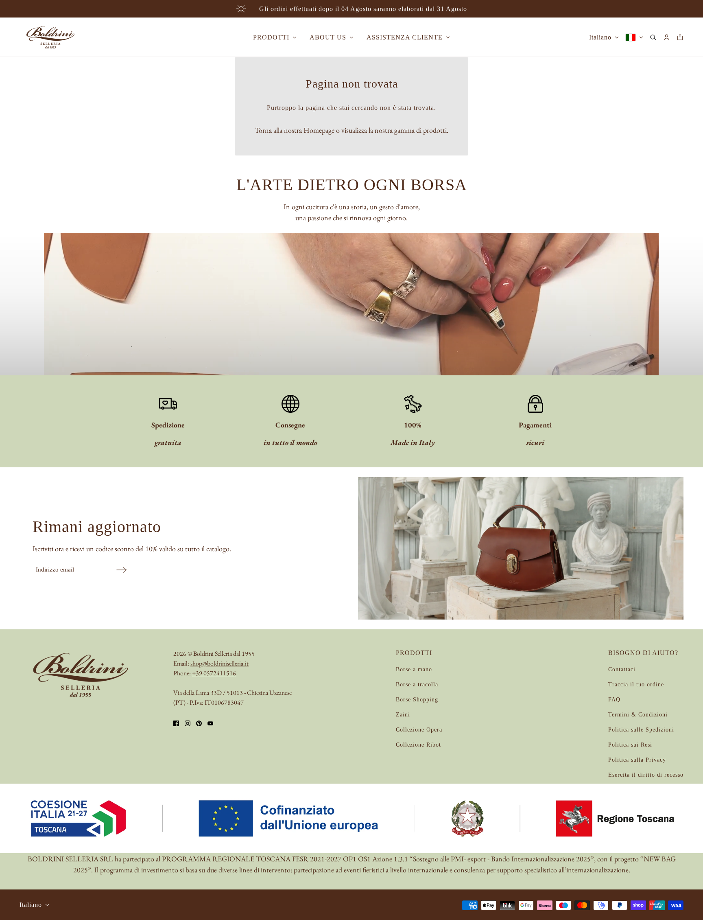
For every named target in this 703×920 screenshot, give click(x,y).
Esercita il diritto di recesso (645, 775)
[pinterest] (198, 723)
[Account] (666, 37)
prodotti (435, 130)
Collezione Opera (419, 730)
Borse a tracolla (417, 684)
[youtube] (210, 723)
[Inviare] (121, 569)
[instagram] (187, 723)
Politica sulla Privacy (637, 760)
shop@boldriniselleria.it (219, 663)
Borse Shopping (417, 700)
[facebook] (176, 723)
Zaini (403, 715)
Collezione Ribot (418, 745)
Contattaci (621, 669)
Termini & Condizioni (638, 715)
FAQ (614, 700)
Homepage (318, 130)
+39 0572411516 (214, 673)
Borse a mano (414, 669)
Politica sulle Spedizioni (641, 730)
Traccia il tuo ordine (636, 684)
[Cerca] (653, 37)
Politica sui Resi (630, 745)
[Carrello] (680, 37)
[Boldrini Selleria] (50, 37)
